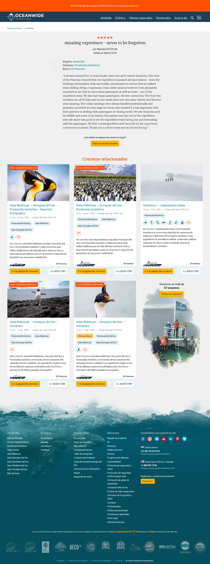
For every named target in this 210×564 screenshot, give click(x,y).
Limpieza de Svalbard (84, 457)
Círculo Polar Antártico (18, 442)
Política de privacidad (117, 510)
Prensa (110, 454)
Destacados (163, 18)
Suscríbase (147, 481)
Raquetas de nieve (83, 476)
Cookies (118, 561)
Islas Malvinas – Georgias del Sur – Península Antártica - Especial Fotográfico (34, 209)
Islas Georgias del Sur (21, 230)
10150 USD (191, 271)
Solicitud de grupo (116, 522)
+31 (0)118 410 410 (150, 451)
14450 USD (57, 383)
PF (108, 442)
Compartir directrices (117, 487)
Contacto (111, 502)
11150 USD (57, 271)
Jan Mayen (46, 446)
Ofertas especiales (140, 18)
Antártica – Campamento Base (164, 205)
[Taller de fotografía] (12, 237)
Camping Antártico (83, 450)
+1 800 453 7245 (149, 465)
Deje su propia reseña (105, 143)
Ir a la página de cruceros (24, 271)
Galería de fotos (115, 450)
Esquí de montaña (82, 442)
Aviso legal (112, 518)
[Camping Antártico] (145, 222)
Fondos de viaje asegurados (120, 491)
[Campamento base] (182, 222)
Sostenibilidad (114, 461)
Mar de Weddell (14, 438)
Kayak (77, 473)
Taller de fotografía (83, 454)
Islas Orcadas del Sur (17, 469)
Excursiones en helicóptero (87, 469)
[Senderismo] (151, 222)
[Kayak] (157, 222)
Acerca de (181, 18)
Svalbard (45, 450)
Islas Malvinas (42, 223)
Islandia (44, 442)
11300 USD (124, 383)
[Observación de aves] (78, 349)
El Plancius (78, 68)
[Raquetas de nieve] (170, 222)
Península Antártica (87, 65)
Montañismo (80, 446)
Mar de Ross (13, 473)
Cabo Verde (13, 450)
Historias (111, 446)
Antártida (106, 18)
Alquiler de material (116, 438)
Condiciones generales (118, 514)
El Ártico (120, 18)
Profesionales (114, 506)
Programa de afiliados (118, 457)
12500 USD (124, 271)
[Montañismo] (163, 222)
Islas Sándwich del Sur (18, 461)
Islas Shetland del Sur (17, 465)
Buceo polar (79, 438)
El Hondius (128, 263)
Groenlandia (46, 438)
